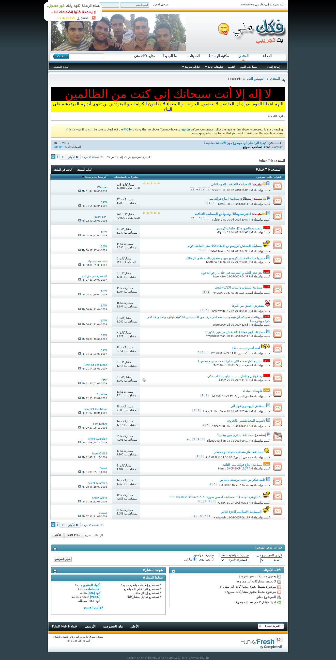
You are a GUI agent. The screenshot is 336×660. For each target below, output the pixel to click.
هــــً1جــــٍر (246, 353)
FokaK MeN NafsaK (64, 626)
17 (118, 451)
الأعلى (57, 535)
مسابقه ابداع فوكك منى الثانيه (242, 465)
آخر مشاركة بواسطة (96, 177)
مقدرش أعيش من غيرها (248, 305)
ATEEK (221, 502)
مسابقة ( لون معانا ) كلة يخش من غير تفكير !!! (235, 332)
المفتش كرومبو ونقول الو (248, 406)
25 (192, 218)
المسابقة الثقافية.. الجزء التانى (231, 184)
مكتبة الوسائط (218, 56)
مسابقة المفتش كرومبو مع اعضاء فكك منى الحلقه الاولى (224, 246)
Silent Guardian (273, 147)
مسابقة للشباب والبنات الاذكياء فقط (238, 287)
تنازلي (188, 559)
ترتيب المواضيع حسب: (234, 555)
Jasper (222, 380)
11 (118, 288)
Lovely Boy (219, 276)
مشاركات (133, 177)
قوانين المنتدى (93, 607)
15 (118, 406)
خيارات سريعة (192, 66)
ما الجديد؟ (170, 56)
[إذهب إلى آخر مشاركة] (79, 191)
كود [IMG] (94, 593)
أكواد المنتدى (91, 585)
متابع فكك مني (144, 56)
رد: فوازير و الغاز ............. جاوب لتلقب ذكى (234, 376)
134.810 (58, 147)
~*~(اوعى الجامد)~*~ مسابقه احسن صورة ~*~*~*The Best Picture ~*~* (215, 497)
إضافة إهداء (273, 66)
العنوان (278, 177)
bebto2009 (219, 324)
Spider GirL (219, 190)
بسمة (249, 485)
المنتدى (243, 56)
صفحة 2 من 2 (91, 157)
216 (119, 184)
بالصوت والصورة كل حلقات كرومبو (239, 228)
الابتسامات (93, 589)
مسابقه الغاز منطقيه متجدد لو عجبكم (238, 452)
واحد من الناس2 (243, 457)
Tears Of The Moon (214, 411)
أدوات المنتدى (84, 169)
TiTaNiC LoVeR (217, 251)
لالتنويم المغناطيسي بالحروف (246, 420)
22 (192, 189)
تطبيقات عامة (215, 66)
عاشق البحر (245, 396)
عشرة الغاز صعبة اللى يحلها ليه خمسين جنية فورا (230, 361)
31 (118, 436)
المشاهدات (120, 177)
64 (118, 510)
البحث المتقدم (61, 66)
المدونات (194, 56)
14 (118, 243)
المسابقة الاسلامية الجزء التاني (241, 512)
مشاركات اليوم (248, 66)
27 (118, 199)
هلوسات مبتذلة (252, 391)
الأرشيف (90, 626)
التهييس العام (255, 78)
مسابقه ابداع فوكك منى (224, 198)
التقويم (231, 66)
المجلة (267, 56)
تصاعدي (205, 559)
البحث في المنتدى (62, 169)
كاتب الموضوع (264, 177)
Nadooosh (220, 517)
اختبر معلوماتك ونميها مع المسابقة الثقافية (223, 214)
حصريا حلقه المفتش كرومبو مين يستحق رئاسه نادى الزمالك (225, 258)
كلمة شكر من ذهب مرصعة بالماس (242, 480)
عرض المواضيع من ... (268, 555)
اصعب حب (246, 292)
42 (118, 495)
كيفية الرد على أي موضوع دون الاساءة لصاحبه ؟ (235, 143)
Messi (221, 204)
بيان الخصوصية (113, 626)
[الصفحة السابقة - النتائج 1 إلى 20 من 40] (63, 157)
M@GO (221, 232)
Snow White (218, 311)
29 (118, 347)
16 (118, 303)
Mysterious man (216, 262)
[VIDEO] (95, 597)
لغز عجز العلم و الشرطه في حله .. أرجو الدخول (231, 272)
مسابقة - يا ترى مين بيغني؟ (235, 435)
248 (119, 214)
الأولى (71, 157)
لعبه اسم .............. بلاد (246, 348)
